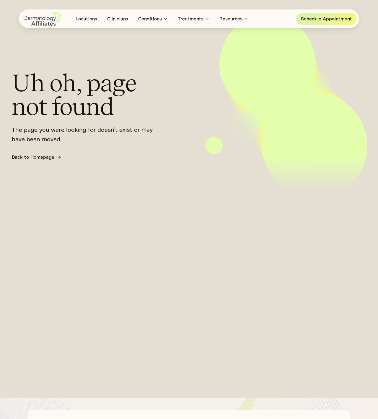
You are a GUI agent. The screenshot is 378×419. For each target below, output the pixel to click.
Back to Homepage (33, 157)
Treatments (190, 19)
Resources (230, 19)
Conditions (150, 19)
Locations (86, 19)
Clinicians (117, 19)
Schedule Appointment (326, 19)
